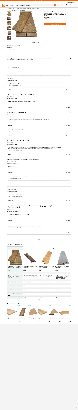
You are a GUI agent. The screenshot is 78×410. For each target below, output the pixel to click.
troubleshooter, (10, 189)
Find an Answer (9, 47)
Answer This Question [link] (13, 62)
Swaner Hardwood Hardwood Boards (33, 8)
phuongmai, (10, 161)
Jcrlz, (9, 78)
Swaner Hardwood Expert (13, 67)
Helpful (10, 89)
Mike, (9, 96)
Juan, (9, 60)
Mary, (9, 142)
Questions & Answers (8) (54, 18)
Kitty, (9, 209)
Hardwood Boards (23, 8)
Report (68, 89)
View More (39, 299)
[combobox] (36, 5)
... (6, 8)
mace (10, 131)
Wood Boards (17, 8)
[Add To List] (22, 248)
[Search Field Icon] (55, 5)
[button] (39, 60)
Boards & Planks (11, 8)
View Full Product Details (55, 24)
